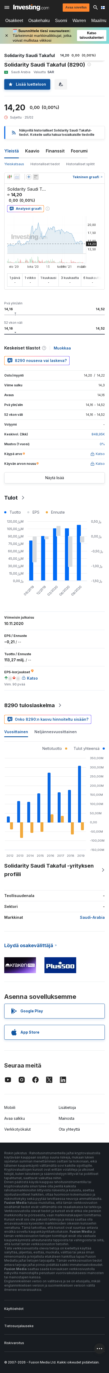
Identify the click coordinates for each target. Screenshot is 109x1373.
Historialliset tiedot (45, 164)
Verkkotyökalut (17, 1129)
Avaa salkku (14, 1118)
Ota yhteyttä (69, 1129)
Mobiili (9, 1107)
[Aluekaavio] (17, 177)
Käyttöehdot (14, 1309)
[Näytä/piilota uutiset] (36, 177)
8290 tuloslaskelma (29, 705)
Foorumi (79, 151)
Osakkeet (14, 20)
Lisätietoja (67, 1107)
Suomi (61, 20)
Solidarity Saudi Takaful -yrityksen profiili (49, 870)
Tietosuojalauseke (19, 1326)
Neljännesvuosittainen (55, 731)
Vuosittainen (16, 731)
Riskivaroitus (14, 1343)
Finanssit (55, 151)
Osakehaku (39, 20)
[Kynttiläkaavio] (9, 177)
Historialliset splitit (80, 164)
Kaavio (32, 151)
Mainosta (66, 1118)
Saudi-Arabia (92, 917)
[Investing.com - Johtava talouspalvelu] (31, 7)
